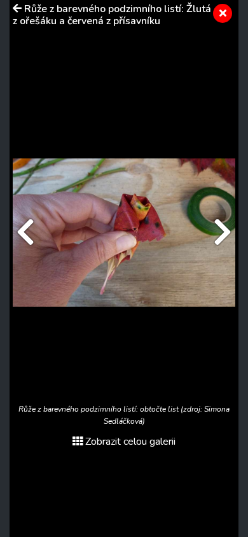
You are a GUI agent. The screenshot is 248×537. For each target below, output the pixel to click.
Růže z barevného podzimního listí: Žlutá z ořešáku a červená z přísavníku (112, 15)
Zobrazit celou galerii (130, 442)
